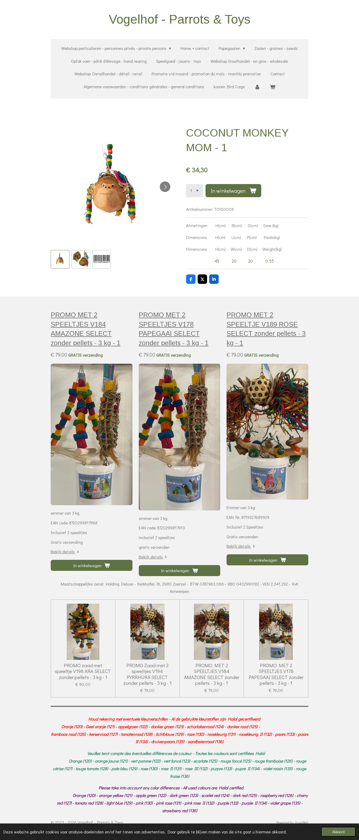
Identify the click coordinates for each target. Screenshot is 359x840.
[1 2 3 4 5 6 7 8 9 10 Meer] (194, 190)
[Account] (257, 87)
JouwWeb (301, 822)
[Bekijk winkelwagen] (272, 87)
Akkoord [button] (338, 831)
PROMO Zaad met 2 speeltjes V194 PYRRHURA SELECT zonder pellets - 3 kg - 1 (147, 674)
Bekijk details (63, 551)
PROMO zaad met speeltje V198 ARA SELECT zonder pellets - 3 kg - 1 (83, 671)
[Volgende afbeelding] (165, 186)
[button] (60, 259)
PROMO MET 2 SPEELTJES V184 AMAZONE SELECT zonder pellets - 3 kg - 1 (211, 674)
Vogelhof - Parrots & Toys (179, 19)
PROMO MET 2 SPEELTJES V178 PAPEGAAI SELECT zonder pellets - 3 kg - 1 (276, 674)
